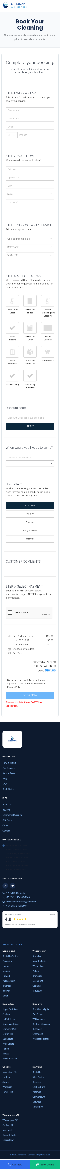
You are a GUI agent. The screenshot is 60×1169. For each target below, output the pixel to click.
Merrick (6, 971)
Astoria (5, 1082)
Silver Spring (38, 1077)
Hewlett (6, 976)
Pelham (35, 971)
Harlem (5, 1049)
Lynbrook (6, 986)
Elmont (5, 996)
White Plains (38, 966)
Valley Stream (8, 981)
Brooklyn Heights (40, 1009)
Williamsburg (38, 1019)
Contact (6, 831)
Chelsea (6, 1014)
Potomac (36, 1092)
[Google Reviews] (12, 885)
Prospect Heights (40, 1039)
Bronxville (37, 976)
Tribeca (5, 1054)
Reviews (6, 810)
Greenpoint (37, 1034)
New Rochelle (39, 961)
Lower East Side (9, 1059)
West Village (8, 1044)
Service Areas (8, 773)
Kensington (37, 1107)
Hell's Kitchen (8, 1019)
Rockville (36, 1072)
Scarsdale (36, 956)
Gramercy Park (9, 1029)
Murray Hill (7, 1034)
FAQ (4, 784)
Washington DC (10, 1120)
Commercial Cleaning (12, 815)
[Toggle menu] (54, 5)
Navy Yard (7, 1130)
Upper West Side (10, 1024)
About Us (6, 804)
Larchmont (37, 981)
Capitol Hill (7, 1125)
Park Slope (37, 1014)
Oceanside (7, 961)
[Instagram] (5, 885)
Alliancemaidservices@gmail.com (21, 902)
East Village (7, 1039)
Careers (6, 825)
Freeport (6, 966)
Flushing (6, 1077)
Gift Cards (7, 820)
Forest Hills (7, 1092)
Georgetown (8, 1140)
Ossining (36, 986)
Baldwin (6, 991)
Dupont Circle (9, 1135)
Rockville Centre (10, 956)
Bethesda (36, 1082)
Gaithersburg (38, 1087)
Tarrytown (37, 991)
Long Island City (9, 1072)
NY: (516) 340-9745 (15, 893)
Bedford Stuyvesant (41, 1024)
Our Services (8, 768)
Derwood (36, 1102)
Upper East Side (10, 1009)
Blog (4, 779)
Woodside (7, 1087)
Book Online (8, 789)
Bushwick (37, 1029)
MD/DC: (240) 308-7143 (18, 897)
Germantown (38, 1097)
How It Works (9, 763)
